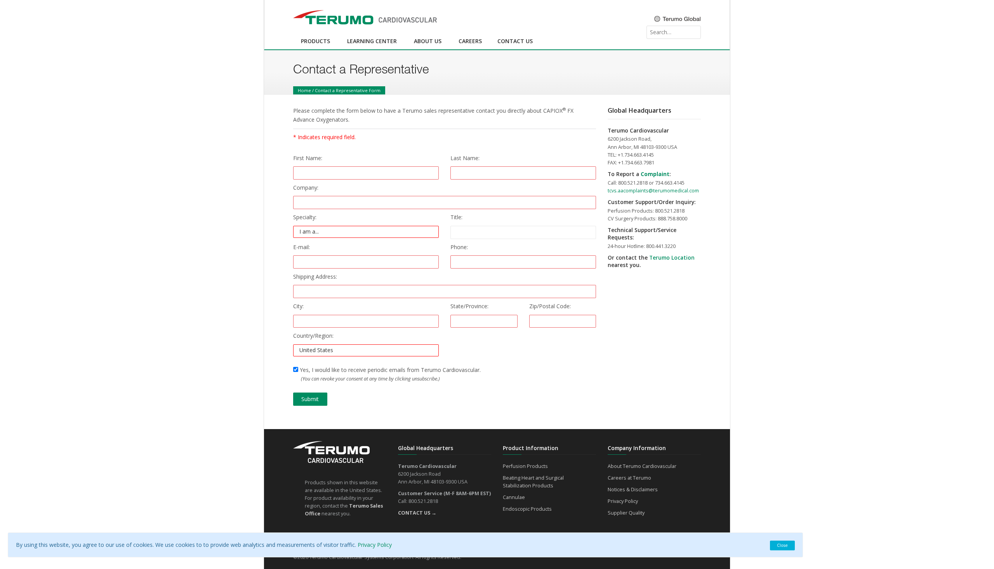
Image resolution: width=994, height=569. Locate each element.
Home (304, 90)
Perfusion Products (525, 466)
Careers (470, 41)
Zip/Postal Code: (550, 306)
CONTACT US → (417, 513)
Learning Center (372, 41)
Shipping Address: (315, 276)
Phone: (459, 247)
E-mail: (301, 247)
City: (298, 306)
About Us (427, 41)
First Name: (307, 158)
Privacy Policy (623, 501)
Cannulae (514, 497)
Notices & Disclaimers (633, 489)
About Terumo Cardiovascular (642, 466)
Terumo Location (672, 257)
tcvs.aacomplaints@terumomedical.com (653, 190)
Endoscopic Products (527, 509)
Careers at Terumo (629, 478)
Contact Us (515, 41)
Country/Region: (313, 335)
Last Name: (465, 158)
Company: (305, 187)
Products (315, 41)
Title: (456, 217)
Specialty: (304, 217)
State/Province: (469, 306)
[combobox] (673, 32)
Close (782, 545)
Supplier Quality (626, 513)
